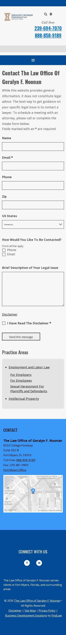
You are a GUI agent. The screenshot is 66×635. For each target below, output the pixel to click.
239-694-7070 (48, 28)
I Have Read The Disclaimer (29, 323)
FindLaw (56, 615)
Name (6, 138)
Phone (7, 177)
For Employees (21, 380)
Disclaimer (9, 314)
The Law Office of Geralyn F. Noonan (37, 601)
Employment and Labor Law (29, 367)
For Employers (20, 375)
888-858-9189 (48, 35)
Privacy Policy (47, 610)
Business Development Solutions (26, 615)
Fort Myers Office (14, 470)
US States (9, 216)
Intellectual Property (24, 399)
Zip (4, 196)
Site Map (30, 610)
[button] (33, 60)
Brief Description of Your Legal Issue (30, 268)
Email (7, 157)
